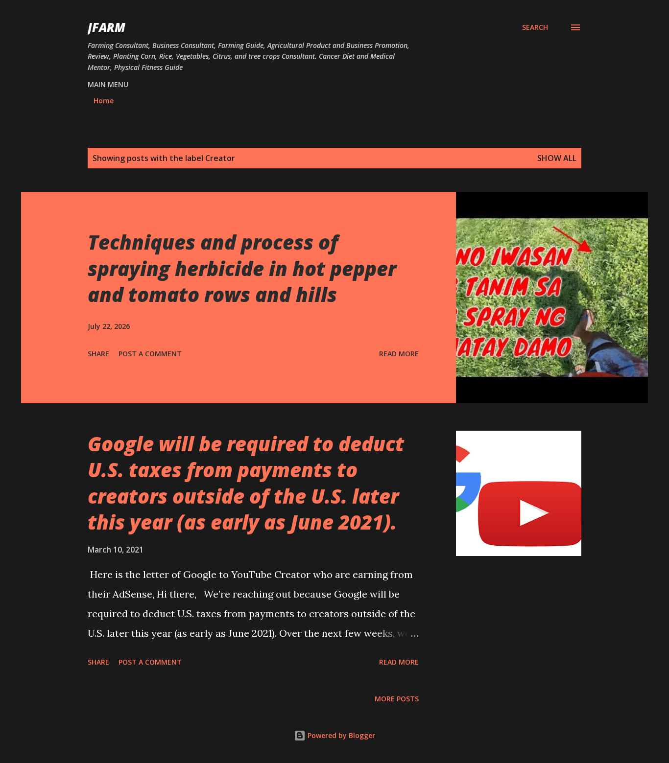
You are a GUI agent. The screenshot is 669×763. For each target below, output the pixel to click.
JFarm (106, 27)
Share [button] (98, 353)
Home (104, 100)
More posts (397, 698)
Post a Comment (150, 353)
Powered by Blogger (340, 735)
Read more (399, 353)
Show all (556, 158)
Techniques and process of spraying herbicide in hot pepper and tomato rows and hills (242, 268)
